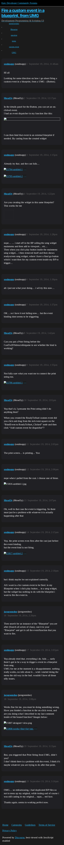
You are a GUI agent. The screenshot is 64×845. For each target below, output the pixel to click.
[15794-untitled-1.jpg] (15, 169)
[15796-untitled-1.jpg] (15, 383)
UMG (14, 53)
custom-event (14, 47)
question (14, 35)
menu (14, 41)
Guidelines (30, 825)
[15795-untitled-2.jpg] (15, 176)
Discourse (20, 837)
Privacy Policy (9, 830)
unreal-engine (14, 24)
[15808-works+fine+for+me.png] (20, 729)
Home (5, 825)
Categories (16, 825)
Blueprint (14, 29)
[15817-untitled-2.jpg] (15, 553)
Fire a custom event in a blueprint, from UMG (22, 13)
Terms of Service (47, 825)
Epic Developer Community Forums (19, 3)
